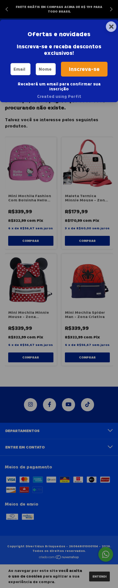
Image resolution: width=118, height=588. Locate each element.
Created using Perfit (59, 97)
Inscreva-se (84, 69)
